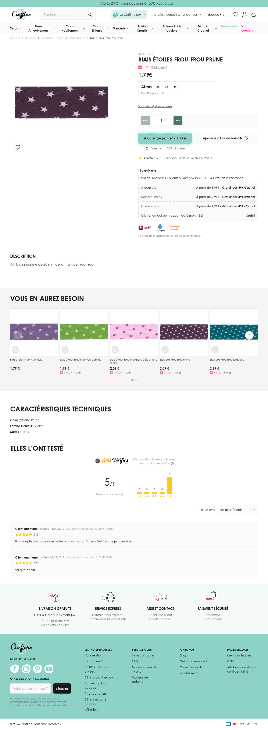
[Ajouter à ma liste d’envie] (18, 147)
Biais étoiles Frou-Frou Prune (107, 38)
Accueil (14, 38)
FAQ (135, 661)
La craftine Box (95, 661)
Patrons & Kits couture (172, 28)
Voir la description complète (155, 106)
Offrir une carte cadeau (95, 701)
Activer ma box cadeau (96, 685)
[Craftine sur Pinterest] (37, 668)
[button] (129, 14)
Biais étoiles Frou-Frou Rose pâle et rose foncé (133, 361)
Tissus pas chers (95, 693)
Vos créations (94, 655)
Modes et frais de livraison (144, 669)
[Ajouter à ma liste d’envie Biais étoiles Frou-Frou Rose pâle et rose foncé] (115, 350)
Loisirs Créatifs (142, 28)
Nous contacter (143, 655)
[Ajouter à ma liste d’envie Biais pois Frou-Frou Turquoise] (215, 350)
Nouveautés (229, 26)
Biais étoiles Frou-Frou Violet (26, 359)
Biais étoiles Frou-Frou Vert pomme (80, 359)
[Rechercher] (89, 14)
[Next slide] (249, 335)
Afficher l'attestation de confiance (153, 459)
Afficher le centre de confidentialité (242, 669)
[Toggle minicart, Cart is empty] (253, 14)
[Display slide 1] (132, 380)
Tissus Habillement (69, 28)
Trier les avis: (206, 509)
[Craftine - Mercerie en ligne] (21, 14)
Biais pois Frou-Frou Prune (175, 359)
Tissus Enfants (97, 28)
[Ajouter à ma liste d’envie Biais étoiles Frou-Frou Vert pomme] (65, 350)
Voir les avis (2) (159, 67)
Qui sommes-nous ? (193, 661)
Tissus (14, 28)
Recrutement (189, 673)
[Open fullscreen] (61, 103)
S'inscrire (62, 688)
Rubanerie (47, 38)
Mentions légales (239, 655)
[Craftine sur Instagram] (26, 668)
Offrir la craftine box (99, 677)
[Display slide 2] (136, 380)
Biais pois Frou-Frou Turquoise (227, 359)
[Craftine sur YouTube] (48, 668)
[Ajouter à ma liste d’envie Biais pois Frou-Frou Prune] (165, 350)
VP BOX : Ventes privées (96, 669)
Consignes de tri (191, 667)
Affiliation (91, 709)
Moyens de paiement (140, 679)
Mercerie (119, 28)
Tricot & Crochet (203, 28)
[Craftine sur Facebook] (14, 668)
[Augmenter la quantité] (178, 120)
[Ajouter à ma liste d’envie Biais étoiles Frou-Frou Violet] (15, 350)
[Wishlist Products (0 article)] (236, 14)
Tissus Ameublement (38, 28)
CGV (230, 661)
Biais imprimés (77, 38)
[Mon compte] (244, 14)
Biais (61, 38)
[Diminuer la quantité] (145, 120)
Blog (183, 655)
